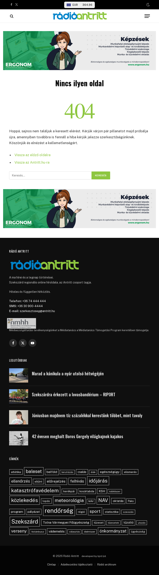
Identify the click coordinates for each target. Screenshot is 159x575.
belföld (52, 472)
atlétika (16, 472)
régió (81, 511)
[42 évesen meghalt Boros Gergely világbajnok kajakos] (18, 438)
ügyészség (138, 531)
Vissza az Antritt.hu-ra (31, 162)
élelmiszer (89, 531)
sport (95, 511)
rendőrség (59, 510)
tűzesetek (113, 523)
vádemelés (57, 531)
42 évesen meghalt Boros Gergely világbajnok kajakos (77, 436)
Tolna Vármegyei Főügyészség (66, 522)
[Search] (11, 16)
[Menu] (147, 16)
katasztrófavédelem (35, 490)
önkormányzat (113, 531)
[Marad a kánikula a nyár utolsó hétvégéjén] (18, 375)
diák (93, 472)
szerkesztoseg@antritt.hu (37, 311)
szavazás (128, 512)
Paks (131, 501)
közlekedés (24, 500)
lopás (46, 501)
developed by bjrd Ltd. (94, 556)
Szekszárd (24, 521)
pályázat (34, 511)
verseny (19, 531)
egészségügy (109, 472)
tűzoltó (128, 522)
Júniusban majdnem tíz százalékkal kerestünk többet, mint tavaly (87, 415)
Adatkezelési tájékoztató (77, 564)
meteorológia (69, 500)
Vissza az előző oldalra (32, 155)
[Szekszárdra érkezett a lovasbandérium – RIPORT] (18, 396)
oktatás (118, 501)
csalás (82, 472)
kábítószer (114, 491)
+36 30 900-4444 (30, 306)
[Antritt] (79, 16)
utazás (141, 523)
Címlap (51, 564)
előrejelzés (56, 481)
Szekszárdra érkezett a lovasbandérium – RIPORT (73, 394)
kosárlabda (87, 491)
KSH (102, 491)
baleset (34, 471)
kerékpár (69, 491)
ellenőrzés (20, 481)
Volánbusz (37, 531)
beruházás (67, 472)
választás (74, 531)
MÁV (91, 501)
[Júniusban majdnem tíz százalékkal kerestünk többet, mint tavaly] (18, 417)
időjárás (98, 481)
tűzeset (99, 522)
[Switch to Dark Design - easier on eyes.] (147, 5)
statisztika (111, 511)
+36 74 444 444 (34, 301)
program (17, 511)
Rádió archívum (106, 564)
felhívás (77, 481)
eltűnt (38, 481)
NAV (103, 500)
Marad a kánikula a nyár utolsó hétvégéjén (68, 374)
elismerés (130, 472)
